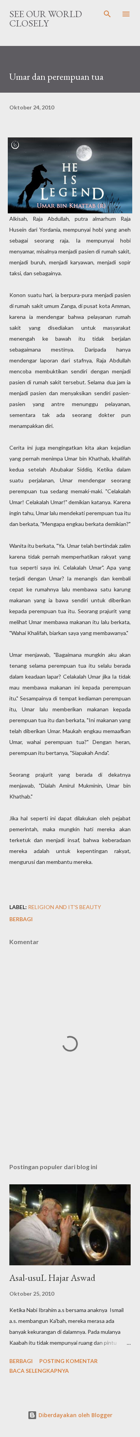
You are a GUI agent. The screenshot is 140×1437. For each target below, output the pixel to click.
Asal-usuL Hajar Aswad (52, 1278)
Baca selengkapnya (39, 1370)
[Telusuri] (107, 14)
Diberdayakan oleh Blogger (74, 1415)
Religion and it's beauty (64, 907)
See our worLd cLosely (45, 18)
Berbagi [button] (21, 919)
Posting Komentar (68, 1361)
